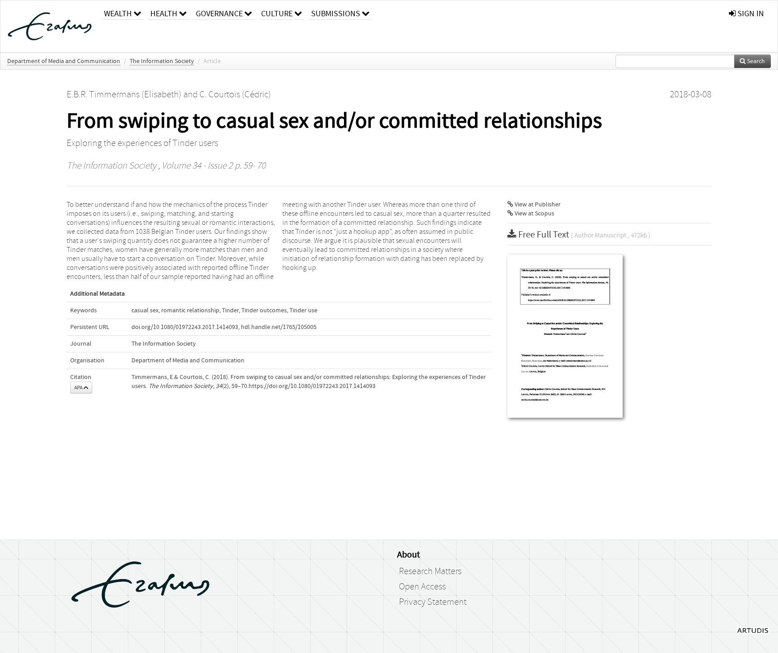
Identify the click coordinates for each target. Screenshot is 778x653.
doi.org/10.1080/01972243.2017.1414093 (184, 327)
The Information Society (162, 61)
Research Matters (430, 571)
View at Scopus (533, 213)
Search (755, 61)
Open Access (422, 586)
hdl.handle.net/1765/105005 (279, 327)
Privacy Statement (432, 602)
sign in (750, 13)
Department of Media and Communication (63, 61)
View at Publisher (537, 204)
